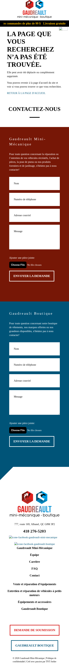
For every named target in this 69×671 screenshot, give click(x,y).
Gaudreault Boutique (34, 608)
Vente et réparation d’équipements (34, 584)
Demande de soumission (34, 630)
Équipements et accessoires (34, 602)
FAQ (34, 568)
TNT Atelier (51, 661)
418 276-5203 (34, 531)
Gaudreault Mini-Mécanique (34, 548)
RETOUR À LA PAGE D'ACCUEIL (26, 93)
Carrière (34, 561)
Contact (35, 575)
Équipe (34, 554)
